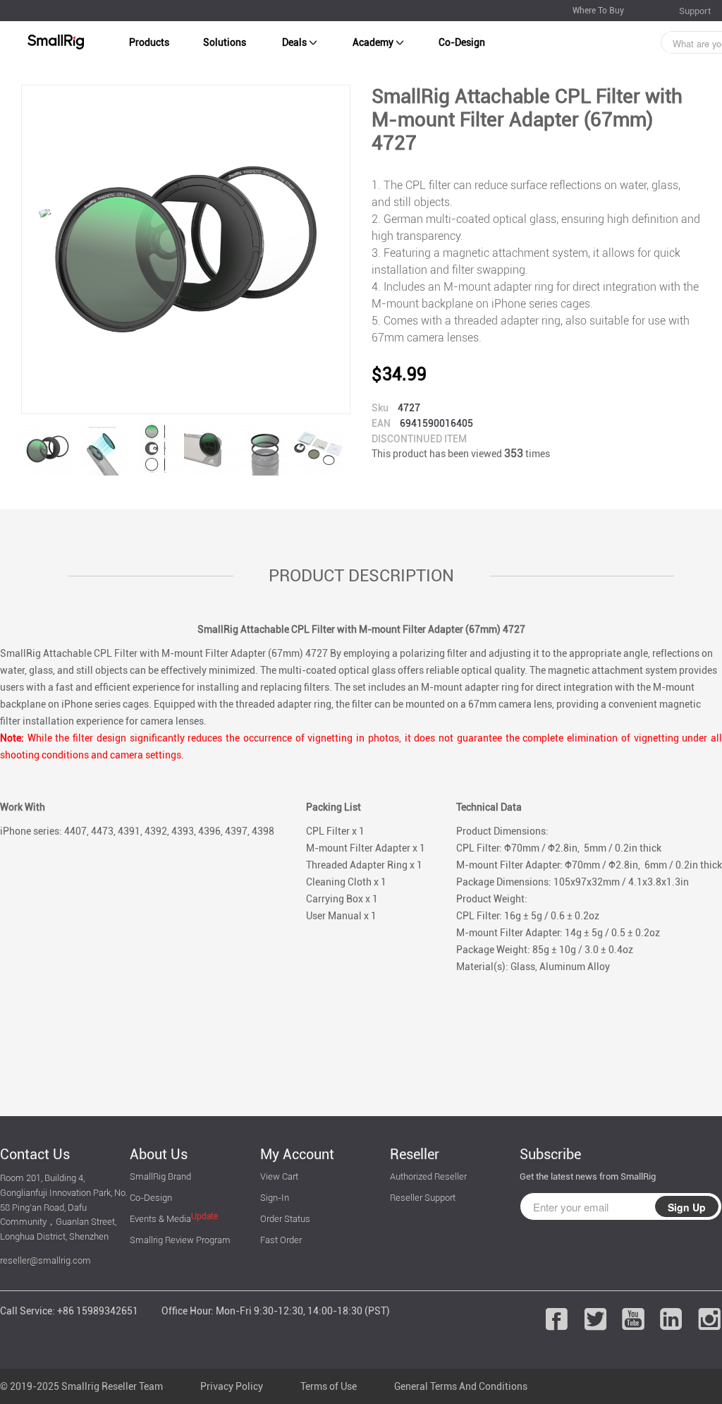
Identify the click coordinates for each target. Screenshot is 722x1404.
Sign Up (687, 1207)
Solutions (224, 42)
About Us (159, 1154)
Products (149, 42)
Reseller (414, 1154)
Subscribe (550, 1154)
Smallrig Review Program (180, 1240)
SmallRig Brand (160, 1176)
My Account (297, 1154)
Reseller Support (422, 1197)
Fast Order (281, 1240)
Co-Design (462, 42)
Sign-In (274, 1197)
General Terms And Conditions (460, 1386)
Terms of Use (328, 1386)
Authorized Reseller (428, 1176)
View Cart (279, 1176)
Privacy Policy (231, 1386)
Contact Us (35, 1154)
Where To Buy (598, 11)
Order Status (285, 1219)
